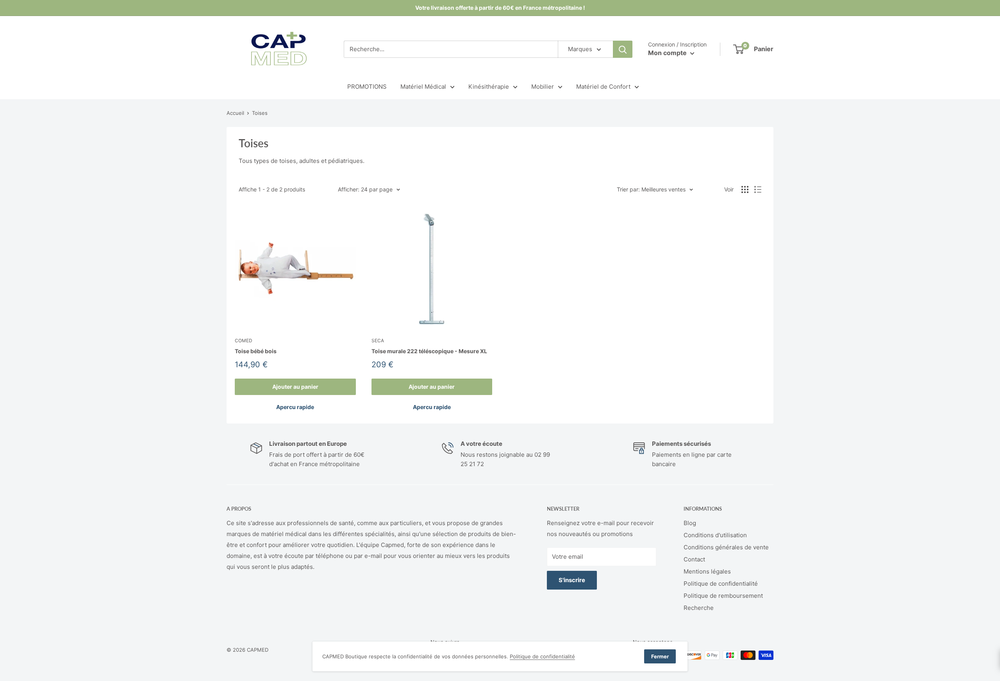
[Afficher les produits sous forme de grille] (744, 189)
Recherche (699, 607)
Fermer (660, 656)
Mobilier (542, 86)
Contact (694, 559)
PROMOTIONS (367, 86)
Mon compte (668, 53)
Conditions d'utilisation (715, 535)
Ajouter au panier (295, 386)
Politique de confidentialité (721, 583)
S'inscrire (572, 580)
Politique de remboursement (723, 595)
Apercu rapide (295, 407)
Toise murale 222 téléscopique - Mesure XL (429, 351)
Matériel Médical (423, 86)
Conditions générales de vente (726, 547)
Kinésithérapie (488, 86)
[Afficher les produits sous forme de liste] (757, 189)
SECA (377, 340)
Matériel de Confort (603, 86)
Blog (690, 523)
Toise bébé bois (256, 351)
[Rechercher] (622, 49)
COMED (243, 340)
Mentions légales (707, 571)
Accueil (235, 113)
